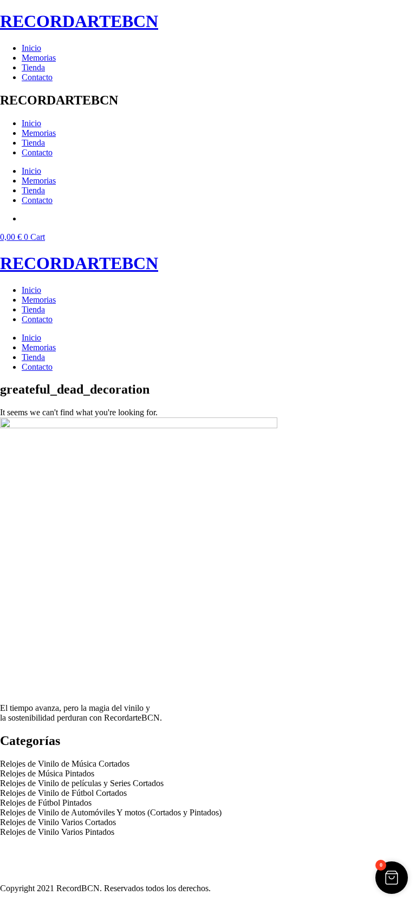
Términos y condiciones (41, 860)
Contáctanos (21, 869)
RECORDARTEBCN (79, 21)
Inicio (31, 48)
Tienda (33, 67)
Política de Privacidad (37, 850)
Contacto (37, 77)
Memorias (39, 57)
